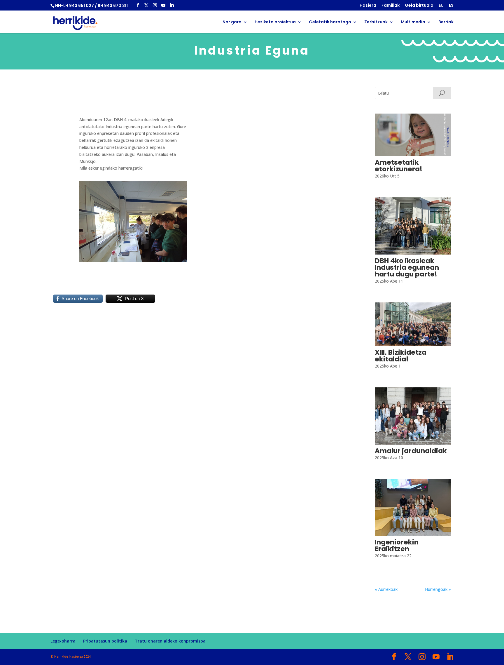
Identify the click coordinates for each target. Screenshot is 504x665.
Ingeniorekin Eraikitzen (397, 545)
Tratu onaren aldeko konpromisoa (170, 641)
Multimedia (413, 22)
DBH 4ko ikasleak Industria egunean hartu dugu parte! (407, 267)
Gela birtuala (419, 5)
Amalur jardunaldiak (411, 450)
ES (451, 5)
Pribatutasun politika (105, 641)
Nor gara (232, 22)
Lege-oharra (63, 641)
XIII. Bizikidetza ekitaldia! (400, 356)
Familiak (391, 5)
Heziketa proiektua (275, 22)
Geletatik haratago (330, 22)
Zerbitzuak (376, 22)
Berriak (446, 22)
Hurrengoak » (438, 589)
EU (441, 5)
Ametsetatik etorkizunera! (398, 166)
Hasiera (368, 5)
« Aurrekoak (386, 589)
